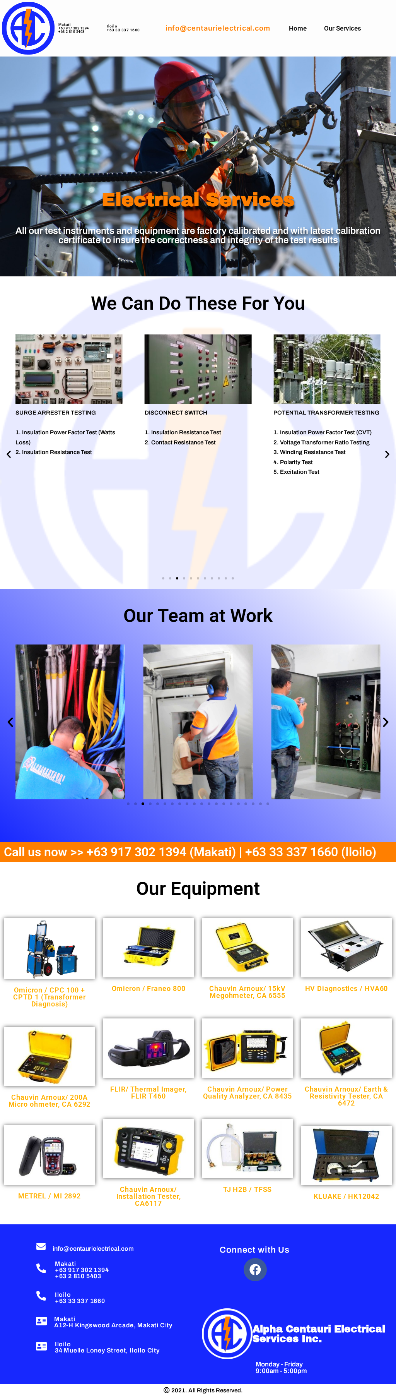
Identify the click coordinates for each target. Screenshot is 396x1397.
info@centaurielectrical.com (93, 1248)
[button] (9, 454)
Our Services (342, 28)
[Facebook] (255, 1269)
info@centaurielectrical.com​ (218, 28)
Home (298, 28)
